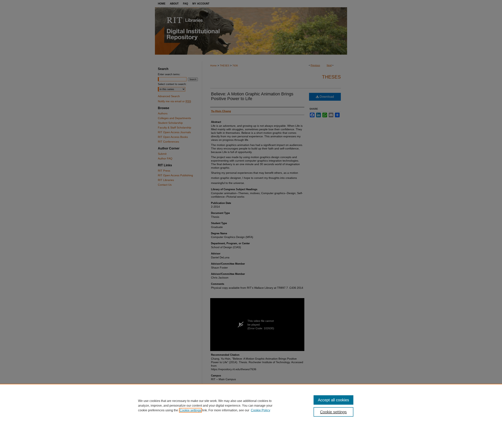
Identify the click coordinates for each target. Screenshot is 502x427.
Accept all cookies (333, 400)
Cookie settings (190, 410)
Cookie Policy (260, 410)
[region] (251, 405)
